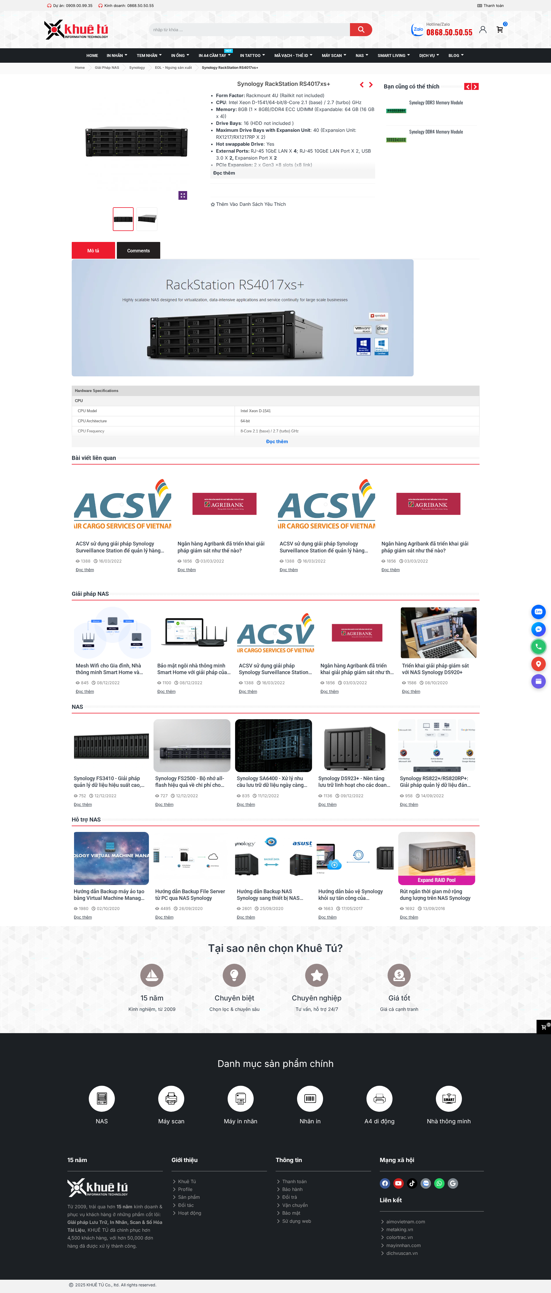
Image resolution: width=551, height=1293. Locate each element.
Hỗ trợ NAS (86, 819)
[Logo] (426, 1183)
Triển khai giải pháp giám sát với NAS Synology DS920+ (435, 669)
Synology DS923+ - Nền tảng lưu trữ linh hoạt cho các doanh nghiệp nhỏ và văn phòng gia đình (274, 782)
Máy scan (171, 1121)
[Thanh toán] (480, 5)
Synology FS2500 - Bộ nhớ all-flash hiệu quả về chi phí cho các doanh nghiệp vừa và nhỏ (110, 782)
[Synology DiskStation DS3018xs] (370, 84)
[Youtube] (398, 1183)
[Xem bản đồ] (538, 664)
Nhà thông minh (449, 1121)
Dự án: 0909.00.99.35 (73, 5)
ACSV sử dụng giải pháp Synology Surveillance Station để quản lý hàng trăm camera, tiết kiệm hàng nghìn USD (121, 547)
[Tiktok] (412, 1183)
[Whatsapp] (439, 1183)
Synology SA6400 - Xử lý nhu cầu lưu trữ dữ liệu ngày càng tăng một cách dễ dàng (190, 782)
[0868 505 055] (538, 646)
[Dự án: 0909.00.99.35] (49, 5)
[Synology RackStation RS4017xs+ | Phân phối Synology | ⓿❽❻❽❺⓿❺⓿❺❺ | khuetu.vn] (182, 195)
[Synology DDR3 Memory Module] (396, 111)
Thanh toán (494, 5)
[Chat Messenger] (538, 629)
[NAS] (102, 1099)
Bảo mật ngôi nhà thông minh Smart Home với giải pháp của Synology (192, 669)
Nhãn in (310, 1121)
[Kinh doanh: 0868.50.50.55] (100, 5)
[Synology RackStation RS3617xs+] (361, 84)
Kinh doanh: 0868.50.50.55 (129, 5)
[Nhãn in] (310, 1099)
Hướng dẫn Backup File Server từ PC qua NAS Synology (110, 894)
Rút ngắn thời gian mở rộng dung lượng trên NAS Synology (355, 894)
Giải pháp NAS (90, 593)
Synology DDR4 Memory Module (436, 132)
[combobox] (244, 29)
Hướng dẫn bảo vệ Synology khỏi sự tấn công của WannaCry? (271, 895)
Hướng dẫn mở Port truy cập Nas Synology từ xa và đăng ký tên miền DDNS (437, 895)
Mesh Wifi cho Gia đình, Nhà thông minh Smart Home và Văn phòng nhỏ (108, 669)
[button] (467, 86)
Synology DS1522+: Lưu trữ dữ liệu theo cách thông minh (437, 781)
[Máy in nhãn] (241, 1099)
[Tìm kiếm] (361, 29)
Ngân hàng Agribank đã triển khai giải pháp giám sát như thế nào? (221, 547)
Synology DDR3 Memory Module (436, 102)
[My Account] (483, 30)
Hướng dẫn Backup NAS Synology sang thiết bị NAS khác (188, 895)
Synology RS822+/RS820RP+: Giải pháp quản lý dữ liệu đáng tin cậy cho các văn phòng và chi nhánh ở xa (355, 782)
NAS (77, 706)
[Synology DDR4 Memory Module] (396, 140)
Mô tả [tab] (93, 251)
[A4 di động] (379, 1099)
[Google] (453, 1183)
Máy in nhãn (240, 1121)
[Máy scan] (171, 1099)
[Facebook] (385, 1183)
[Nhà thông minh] (449, 1099)
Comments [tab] (138, 251)
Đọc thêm (85, 569)
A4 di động (379, 1121)
